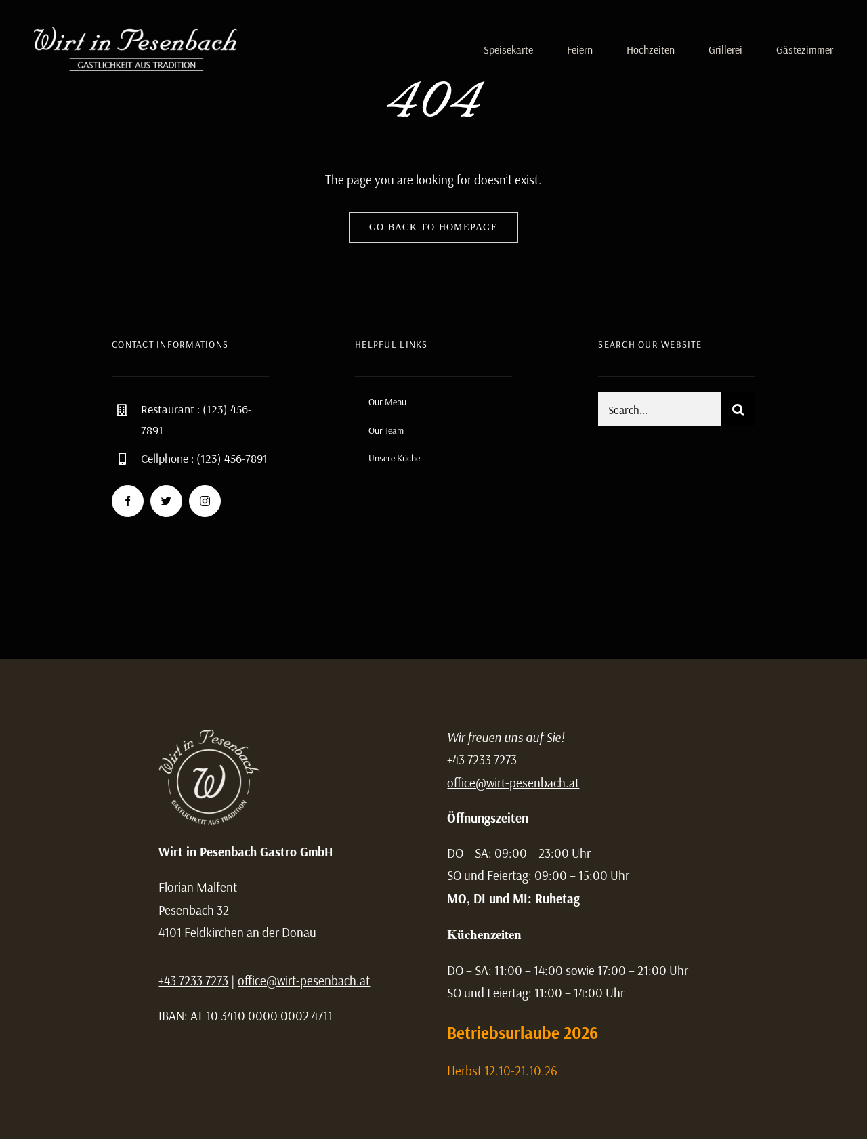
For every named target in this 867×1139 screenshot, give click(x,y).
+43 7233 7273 (193, 980)
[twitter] (166, 501)
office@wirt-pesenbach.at (304, 980)
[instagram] (205, 501)
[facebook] (128, 501)
